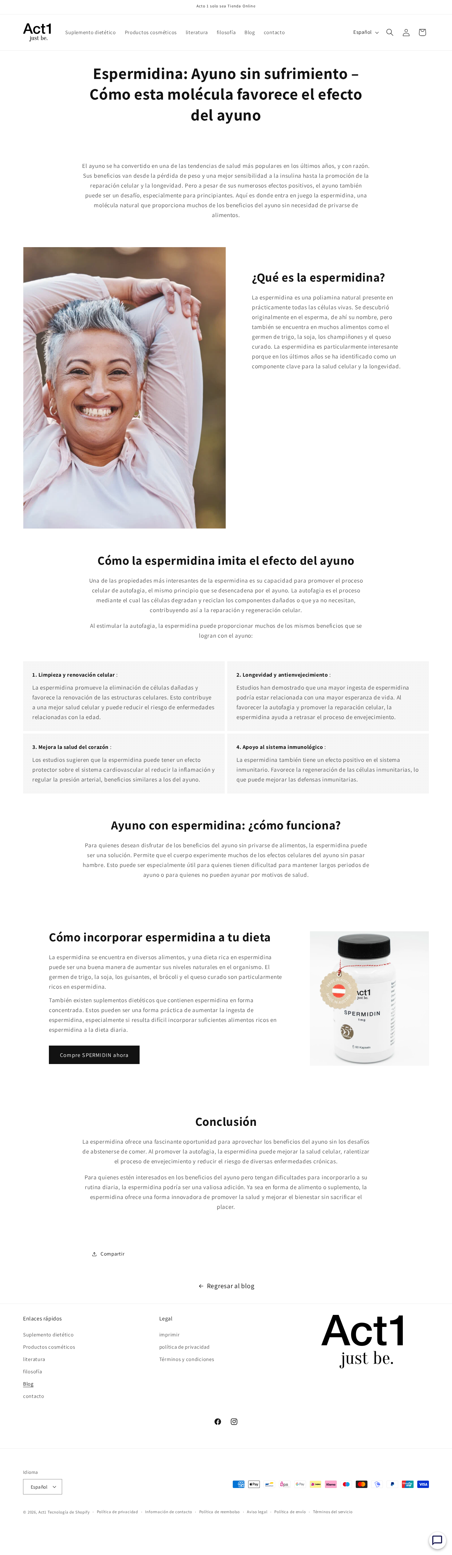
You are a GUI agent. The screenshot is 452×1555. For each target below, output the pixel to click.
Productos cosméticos (49, 1346)
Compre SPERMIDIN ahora (94, 1054)
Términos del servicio (333, 1511)
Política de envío (290, 1511)
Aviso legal (257, 1511)
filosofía (32, 1371)
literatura (34, 1359)
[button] (390, 32)
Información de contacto (168, 1511)
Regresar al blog (231, 1285)
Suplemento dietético (48, 1334)
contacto (33, 1396)
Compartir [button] (113, 1253)
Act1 (42, 1512)
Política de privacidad (117, 1511)
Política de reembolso (219, 1511)
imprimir (169, 1334)
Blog (28, 1383)
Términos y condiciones (186, 1359)
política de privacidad (184, 1346)
